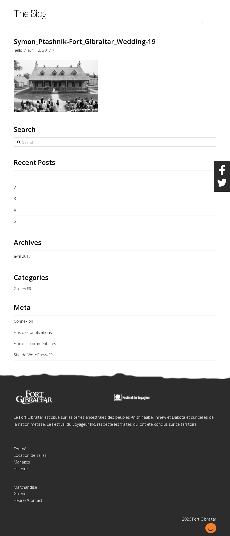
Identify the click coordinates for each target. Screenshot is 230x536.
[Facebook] (201, 8)
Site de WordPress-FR (33, 354)
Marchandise (25, 487)
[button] (209, 16)
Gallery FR (22, 288)
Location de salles (30, 455)
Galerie (20, 493)
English (188, 8)
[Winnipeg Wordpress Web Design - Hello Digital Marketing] (210, 527)
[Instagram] (211, 8)
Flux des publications (33, 332)
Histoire (21, 468)
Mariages (22, 462)
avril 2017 (22, 256)
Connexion (23, 321)
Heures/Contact (28, 500)
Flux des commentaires (35, 343)
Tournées (22, 448)
